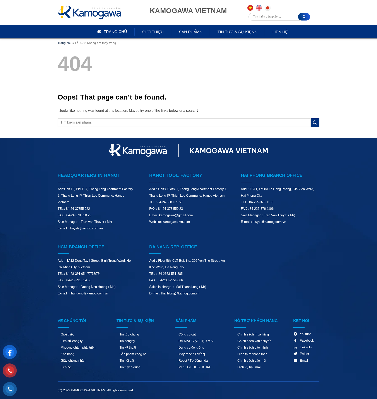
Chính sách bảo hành (252, 347)
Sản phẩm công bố (133, 354)
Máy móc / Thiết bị (191, 354)
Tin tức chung (129, 334)
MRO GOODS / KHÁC (194, 367)
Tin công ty (127, 341)
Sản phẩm (189, 32)
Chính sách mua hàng (253, 334)
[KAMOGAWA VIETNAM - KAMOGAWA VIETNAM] (96, 12)
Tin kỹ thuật (128, 347)
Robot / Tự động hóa (193, 360)
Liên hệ (280, 32)
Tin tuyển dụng (130, 367)
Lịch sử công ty (72, 341)
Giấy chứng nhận (73, 360)
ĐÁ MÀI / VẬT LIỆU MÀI (196, 341)
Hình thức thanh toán (252, 354)
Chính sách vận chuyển (254, 341)
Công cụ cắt (187, 334)
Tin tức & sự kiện (236, 32)
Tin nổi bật (127, 360)
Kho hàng (67, 354)
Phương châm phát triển (78, 347)
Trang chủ (65, 43)
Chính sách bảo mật (251, 360)
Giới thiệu (153, 32)
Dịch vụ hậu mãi (248, 367)
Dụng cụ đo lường (191, 347)
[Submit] (315, 122)
